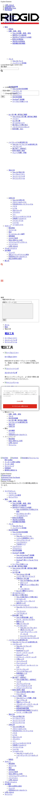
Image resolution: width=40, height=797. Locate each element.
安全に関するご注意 (16, 240)
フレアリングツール (23, 683)
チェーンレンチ (21, 663)
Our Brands (8, 10)
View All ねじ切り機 (23, 574)
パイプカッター (21, 625)
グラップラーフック (23, 540)
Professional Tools (10, 8)
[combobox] (10, 69)
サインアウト (9, 22)
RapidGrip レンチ (22, 650)
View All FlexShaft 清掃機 (25, 555)
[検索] (17, 311)
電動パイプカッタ (22, 623)
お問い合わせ (13, 246)
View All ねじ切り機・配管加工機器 (24, 116)
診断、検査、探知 (15, 414)
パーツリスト (13, 244)
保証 (10, 232)
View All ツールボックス (24, 753)
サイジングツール (18, 178)
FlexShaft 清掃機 (18, 99)
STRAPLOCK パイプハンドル (22, 204)
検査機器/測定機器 (18, 522)
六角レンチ (20, 659)
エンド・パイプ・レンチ (24, 652)
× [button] (1, 487)
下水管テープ (21, 544)
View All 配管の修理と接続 (25, 692)
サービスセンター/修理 (16, 234)
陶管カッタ (20, 621)
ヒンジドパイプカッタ (28, 636)
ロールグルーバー (18, 123)
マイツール (8, 18)
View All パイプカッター (28, 628)
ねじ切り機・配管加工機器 (18, 114)
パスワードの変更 (11, 20)
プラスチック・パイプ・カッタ (27, 704)
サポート (8, 226)
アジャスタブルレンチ (24, 671)
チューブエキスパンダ (24, 686)
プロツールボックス (19, 202)
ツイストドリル (17, 220)
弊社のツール (9, 412)
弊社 (6, 428)
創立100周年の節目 (15, 258)
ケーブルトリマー (18, 174)
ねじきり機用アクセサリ (24, 591)
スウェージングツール (24, 688)
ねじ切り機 (16, 121)
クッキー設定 (9, 464)
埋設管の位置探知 (18, 520)
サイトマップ (9, 466)
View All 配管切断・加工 (24, 617)
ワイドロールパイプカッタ (29, 638)
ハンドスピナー (21, 542)
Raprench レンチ (22, 655)
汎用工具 (12, 198)
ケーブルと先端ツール (20, 101)
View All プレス (17, 526)
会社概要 (8, 250)
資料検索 (12, 236)
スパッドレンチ (21, 661)
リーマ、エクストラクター (25, 619)
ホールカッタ (21, 599)
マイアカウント (10, 16)
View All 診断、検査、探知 (21, 503)
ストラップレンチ (22, 669)
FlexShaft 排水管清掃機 (24, 557)
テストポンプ (21, 694)
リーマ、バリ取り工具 (24, 712)
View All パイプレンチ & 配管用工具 (24, 144)
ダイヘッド (24, 582)
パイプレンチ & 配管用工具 (18, 142)
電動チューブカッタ (23, 702)
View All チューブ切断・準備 (26, 698)
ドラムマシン (17, 548)
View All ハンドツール (24, 536)
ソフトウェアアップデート (18, 242)
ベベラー (15, 118)
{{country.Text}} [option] (10, 87)
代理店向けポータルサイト (18, 256)
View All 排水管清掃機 (20, 532)
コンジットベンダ (18, 176)
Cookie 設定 (20, 401)
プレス (11, 416)
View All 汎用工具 (18, 200)
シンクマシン (17, 546)
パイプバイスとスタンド (21, 127)
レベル (14, 208)
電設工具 (12, 170)
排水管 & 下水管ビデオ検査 (21, 507)
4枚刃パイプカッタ (26, 630)
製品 (6, 499)
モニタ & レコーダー (23, 513)
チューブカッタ (21, 700)
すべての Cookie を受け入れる (20, 406)
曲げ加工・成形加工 (19, 148)
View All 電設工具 (18, 172)
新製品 (11, 759)
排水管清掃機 (13, 418)
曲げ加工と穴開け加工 (20, 125)
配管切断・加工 (17, 129)
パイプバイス (21, 611)
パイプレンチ (17, 146)
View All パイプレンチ (24, 646)
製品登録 (12, 228)
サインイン (12, 445)
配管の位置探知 (17, 518)
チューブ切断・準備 (19, 152)
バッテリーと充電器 (19, 528)
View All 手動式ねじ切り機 (29, 580)
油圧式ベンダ (21, 603)
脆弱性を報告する (11, 470)
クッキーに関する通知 (12, 462)
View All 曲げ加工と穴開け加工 (27, 597)
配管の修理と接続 (18, 150)
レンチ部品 (20, 675)
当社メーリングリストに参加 (19, 254)
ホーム (7, 325)
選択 (3, 96)
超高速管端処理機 (22, 708)
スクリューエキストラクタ (21, 216)
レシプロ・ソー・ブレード (25, 601)
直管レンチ (20, 648)
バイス (14, 206)
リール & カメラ (22, 515)
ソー (14, 214)
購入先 (7, 261)
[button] (20, 2)
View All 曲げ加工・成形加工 (26, 679)
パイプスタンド (21, 613)
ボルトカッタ (17, 210)
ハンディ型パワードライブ (25, 576)
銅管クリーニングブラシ (24, 706)
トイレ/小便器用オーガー (25, 538)
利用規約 (8, 468)
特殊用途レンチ (21, 673)
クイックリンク (10, 436)
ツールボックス (17, 224)
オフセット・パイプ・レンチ (26, 657)
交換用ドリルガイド (19, 218)
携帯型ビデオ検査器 (19, 505)
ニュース (12, 252)
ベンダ (18, 681)
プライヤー (16, 212)
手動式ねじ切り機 (22, 578)
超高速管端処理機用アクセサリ (27, 710)
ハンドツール (17, 534)
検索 (4, 320)
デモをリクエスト (11, 248)
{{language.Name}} (11, 93)
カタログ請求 (13, 238)
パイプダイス (25, 589)
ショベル (15, 222)
